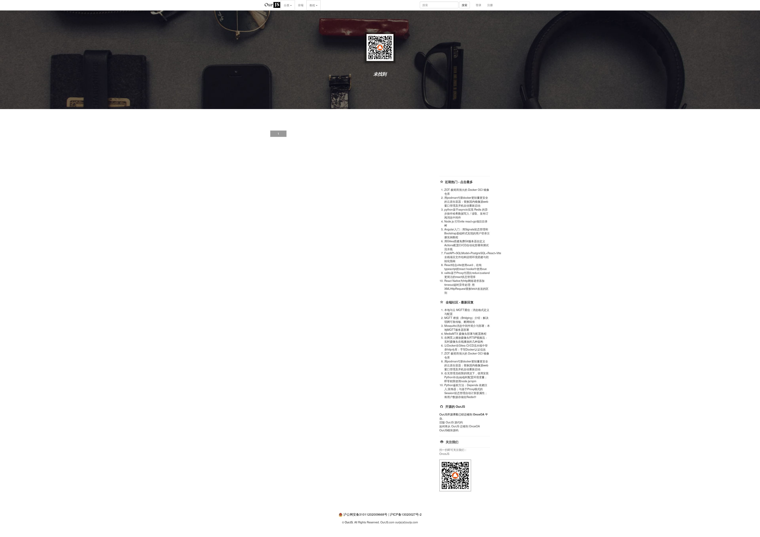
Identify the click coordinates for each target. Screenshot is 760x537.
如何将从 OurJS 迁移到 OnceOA (459, 426)
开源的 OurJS (455, 406)
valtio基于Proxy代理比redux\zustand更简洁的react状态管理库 (467, 275)
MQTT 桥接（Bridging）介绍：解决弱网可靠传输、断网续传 (466, 320)
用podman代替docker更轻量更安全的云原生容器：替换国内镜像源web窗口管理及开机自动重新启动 (466, 201)
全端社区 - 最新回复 (460, 302)
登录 (478, 5)
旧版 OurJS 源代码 (451, 422)
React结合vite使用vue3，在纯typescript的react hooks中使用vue (465, 267)
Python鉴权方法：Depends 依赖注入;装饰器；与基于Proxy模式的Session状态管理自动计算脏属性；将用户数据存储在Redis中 (465, 391)
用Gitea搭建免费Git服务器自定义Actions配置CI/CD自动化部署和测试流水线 (466, 245)
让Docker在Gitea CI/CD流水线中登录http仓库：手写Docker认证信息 (466, 347)
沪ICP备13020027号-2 (406, 514)
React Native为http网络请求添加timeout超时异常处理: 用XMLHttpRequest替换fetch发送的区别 (466, 287)
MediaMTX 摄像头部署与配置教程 (465, 334)
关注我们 (452, 442)
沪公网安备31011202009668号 (365, 514)
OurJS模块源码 (448, 430)
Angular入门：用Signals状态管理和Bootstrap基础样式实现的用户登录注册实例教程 (467, 233)
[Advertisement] (469, 146)
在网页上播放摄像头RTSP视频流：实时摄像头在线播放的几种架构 (466, 339)
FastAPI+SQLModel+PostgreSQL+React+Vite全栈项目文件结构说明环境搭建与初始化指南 (472, 257)
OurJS (349, 522)
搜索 (464, 5)
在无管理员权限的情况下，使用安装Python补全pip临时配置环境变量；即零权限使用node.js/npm (466, 377)
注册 (490, 5)
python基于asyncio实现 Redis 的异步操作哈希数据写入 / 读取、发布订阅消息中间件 (466, 213)
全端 (300, 5)
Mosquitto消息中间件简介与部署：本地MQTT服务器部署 (467, 328)
